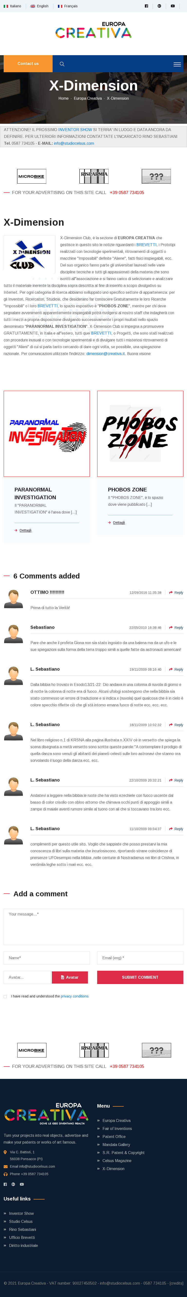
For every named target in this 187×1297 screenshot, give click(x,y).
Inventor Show (21, 1213)
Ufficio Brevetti (22, 1237)
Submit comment (140, 977)
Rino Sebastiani (22, 1229)
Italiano (14, 6)
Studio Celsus (21, 1221)
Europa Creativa (88, 98)
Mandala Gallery (116, 1145)
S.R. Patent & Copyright (124, 1153)
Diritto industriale (23, 1246)
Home (63, 98)
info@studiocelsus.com (74, 143)
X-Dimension (118, 98)
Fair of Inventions (117, 1129)
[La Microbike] (31, 176)
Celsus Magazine (117, 1161)
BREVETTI (146, 245)
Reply (179, 593)
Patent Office (114, 1137)
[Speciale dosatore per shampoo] (93, 176)
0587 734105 (154, 1283)
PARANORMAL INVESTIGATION (35, 493)
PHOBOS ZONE (127, 490)
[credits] (176, 1283)
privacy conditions (75, 996)
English (41, 6)
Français (70, 6)
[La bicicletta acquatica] (155, 176)
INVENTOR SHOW (75, 130)
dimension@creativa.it (105, 354)
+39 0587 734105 (127, 192)
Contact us (28, 64)
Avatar (71, 977)
